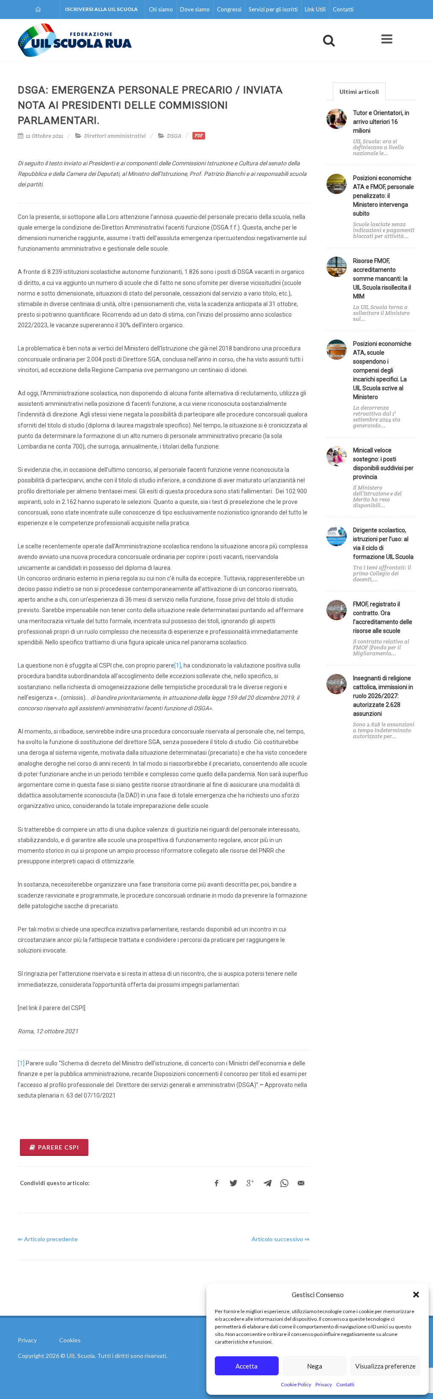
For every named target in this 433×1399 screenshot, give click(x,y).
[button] (416, 1294)
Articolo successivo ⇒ (281, 1239)
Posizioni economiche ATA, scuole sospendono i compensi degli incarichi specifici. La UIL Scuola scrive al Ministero (382, 370)
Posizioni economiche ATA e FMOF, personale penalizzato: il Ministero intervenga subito (383, 196)
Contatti (345, 1384)
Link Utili (315, 9)
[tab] (359, 91)
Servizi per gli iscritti (273, 9)
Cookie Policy (296, 1384)
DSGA (174, 136)
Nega (314, 1366)
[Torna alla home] (38, 9)
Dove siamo (195, 9)
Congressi (229, 9)
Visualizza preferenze (385, 1366)
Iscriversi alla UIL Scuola (101, 9)
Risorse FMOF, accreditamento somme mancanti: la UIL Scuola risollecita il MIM (382, 278)
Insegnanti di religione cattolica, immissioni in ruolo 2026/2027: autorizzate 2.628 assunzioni (383, 696)
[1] (177, 665)
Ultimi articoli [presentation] (359, 91)
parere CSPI (58, 1147)
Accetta (247, 1366)
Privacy (323, 1384)
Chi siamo (161, 9)
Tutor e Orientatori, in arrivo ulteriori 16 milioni (381, 122)
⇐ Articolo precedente (48, 1239)
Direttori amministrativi (115, 136)
